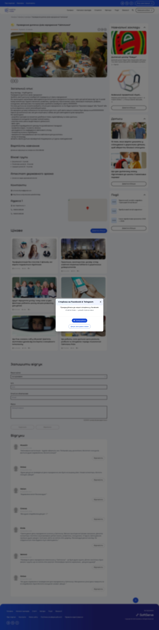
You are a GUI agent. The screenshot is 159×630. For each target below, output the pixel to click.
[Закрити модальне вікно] (100, 302)
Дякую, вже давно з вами (79, 326)
